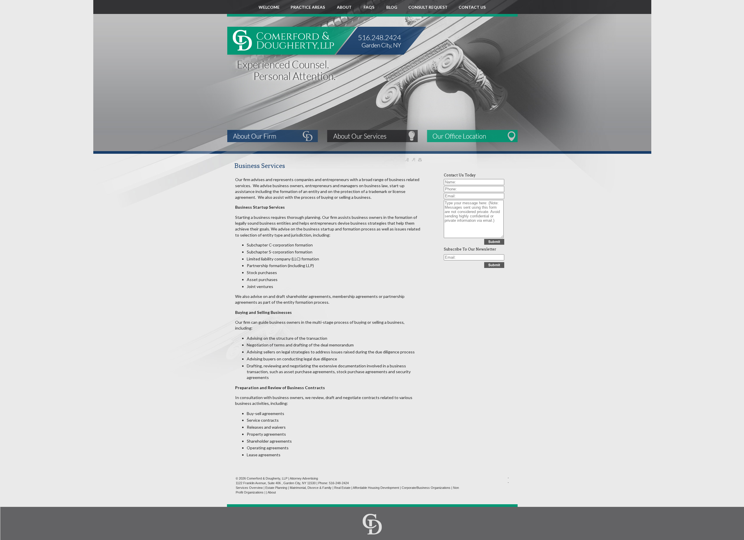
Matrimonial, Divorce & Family (311, 487)
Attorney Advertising (304, 478)
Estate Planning (276, 487)
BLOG (391, 7)
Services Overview (249, 487)
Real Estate (342, 487)
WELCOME (269, 7)
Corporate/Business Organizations (426, 487)
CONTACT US (472, 7)
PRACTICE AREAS (308, 7)
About (272, 492)
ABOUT (345, 7)
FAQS (369, 7)
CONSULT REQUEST (428, 7)
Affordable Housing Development (376, 487)
